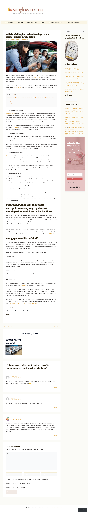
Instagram (24, 285)
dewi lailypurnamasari (70, 131)
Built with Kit (75, 187)
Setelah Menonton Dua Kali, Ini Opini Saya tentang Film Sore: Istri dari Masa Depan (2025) (75, 89)
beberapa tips (18, 87)
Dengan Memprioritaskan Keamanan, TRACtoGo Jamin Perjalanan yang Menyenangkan (13, 341)
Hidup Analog (9, 22)
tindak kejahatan (52, 233)
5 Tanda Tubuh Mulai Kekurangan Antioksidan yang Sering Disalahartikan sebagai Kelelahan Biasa (75, 84)
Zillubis (13, 398)
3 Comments (9, 39)
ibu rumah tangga (32, 22)
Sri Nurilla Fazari (69, 121)
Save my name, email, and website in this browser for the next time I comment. (29, 479)
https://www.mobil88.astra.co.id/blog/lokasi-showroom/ (23, 303)
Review (43, 22)
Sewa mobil (9, 155)
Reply (55, 387)
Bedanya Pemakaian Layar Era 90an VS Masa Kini (74, 117)
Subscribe (82, 509)
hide (14, 94)
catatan (16, 127)
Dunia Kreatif (20, 22)
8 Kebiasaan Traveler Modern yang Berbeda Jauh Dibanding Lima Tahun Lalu (74, 78)
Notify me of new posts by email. (16, 487)
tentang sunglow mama (55, 22)
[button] (84, 10)
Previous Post (7, 326)
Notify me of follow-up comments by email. (18, 483)
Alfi (65, 127)
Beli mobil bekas (10, 113)
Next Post (57, 326)
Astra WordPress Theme (56, 507)
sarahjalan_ (14, 376)
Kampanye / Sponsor (73, 22)
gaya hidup (37, 77)
